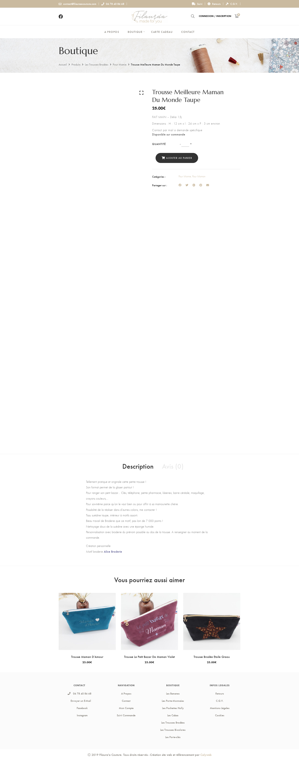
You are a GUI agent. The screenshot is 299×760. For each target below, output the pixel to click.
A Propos (126, 693)
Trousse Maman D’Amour (87, 656)
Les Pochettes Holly (173, 708)
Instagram (82, 715)
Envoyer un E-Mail (81, 700)
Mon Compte (126, 708)
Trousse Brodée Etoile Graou (212, 656)
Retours (216, 4)
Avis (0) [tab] (173, 466)
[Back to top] (289, 750)
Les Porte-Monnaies (173, 700)
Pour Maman (198, 176)
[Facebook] (180, 185)
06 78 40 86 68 (115, 4)
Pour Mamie (119, 64)
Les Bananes (173, 693)
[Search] (192, 16)
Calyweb (206, 754)
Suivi (199, 4)
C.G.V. (234, 4)
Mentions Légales (219, 708)
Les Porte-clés (172, 737)
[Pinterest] (200, 185)
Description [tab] (137, 466)
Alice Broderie (113, 551)
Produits (75, 64)
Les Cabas (172, 715)
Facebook (82, 708)
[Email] (207, 185)
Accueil (63, 64)
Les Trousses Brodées (96, 64)
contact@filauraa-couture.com (79, 4)
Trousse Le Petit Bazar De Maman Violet (149, 656)
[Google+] (193, 185)
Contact (126, 700)
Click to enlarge (141, 92)
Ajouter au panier (179, 157)
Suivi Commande (126, 715)
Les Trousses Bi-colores (172, 729)
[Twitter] (186, 185)
